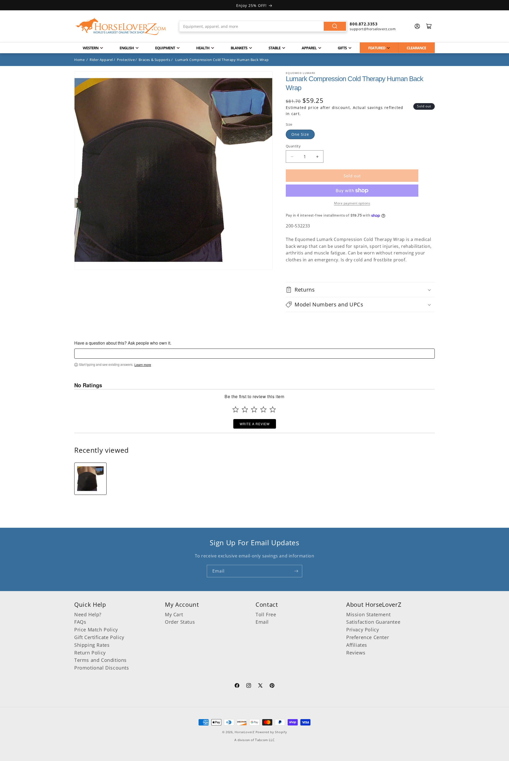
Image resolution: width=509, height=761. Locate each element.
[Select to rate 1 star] (235, 409)
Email (262, 622)
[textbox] (254, 354)
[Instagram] (248, 686)
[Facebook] (237, 686)
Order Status (180, 622)
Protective (126, 59)
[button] (360, 289)
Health (202, 47)
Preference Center (367, 637)
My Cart (174, 614)
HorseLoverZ (244, 732)
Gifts (342, 47)
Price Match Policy (96, 629)
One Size (300, 134)
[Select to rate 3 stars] (254, 409)
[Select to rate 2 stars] (245, 409)
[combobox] (263, 26)
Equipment (165, 47)
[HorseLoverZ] (120, 26)
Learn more (142, 365)
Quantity (293, 146)
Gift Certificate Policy (99, 637)
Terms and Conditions (100, 660)
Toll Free (266, 614)
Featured (376, 47)
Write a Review (255, 423)
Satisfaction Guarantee (373, 622)
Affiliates (356, 645)
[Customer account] (417, 26)
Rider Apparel (101, 59)
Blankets (239, 47)
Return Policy (90, 652)
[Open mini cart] (429, 26)
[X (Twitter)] (260, 686)
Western (90, 47)
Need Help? (88, 614)
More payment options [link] (352, 203)
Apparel (309, 47)
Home (79, 59)
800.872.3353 (364, 24)
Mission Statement (368, 614)
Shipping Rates (91, 645)
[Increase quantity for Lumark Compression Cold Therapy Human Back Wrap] (317, 156)
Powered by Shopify (271, 732)
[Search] (335, 26)
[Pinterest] (272, 686)
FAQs (80, 622)
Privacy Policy (362, 629)
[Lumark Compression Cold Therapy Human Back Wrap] (90, 478)
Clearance (416, 47)
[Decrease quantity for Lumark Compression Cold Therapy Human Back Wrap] (292, 156)
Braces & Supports (154, 59)
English (127, 47)
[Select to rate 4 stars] (263, 409)
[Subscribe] (296, 571)
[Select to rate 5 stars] (273, 409)
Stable (274, 47)
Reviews (355, 652)
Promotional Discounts (101, 668)
